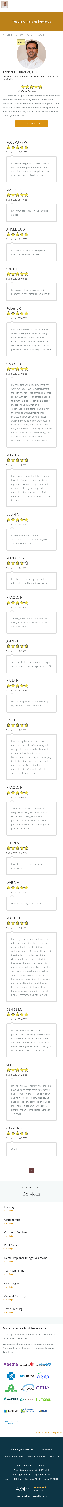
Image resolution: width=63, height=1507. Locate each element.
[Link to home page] (4, 4)
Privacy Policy (45, 1449)
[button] (58, 6)
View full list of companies (48, 1432)
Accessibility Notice (35, 1456)
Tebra (44, 1496)
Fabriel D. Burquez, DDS (13, 35)
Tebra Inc (31, 1449)
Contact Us (54, 1456)
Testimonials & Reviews (37, 35)
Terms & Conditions (13, 1456)
